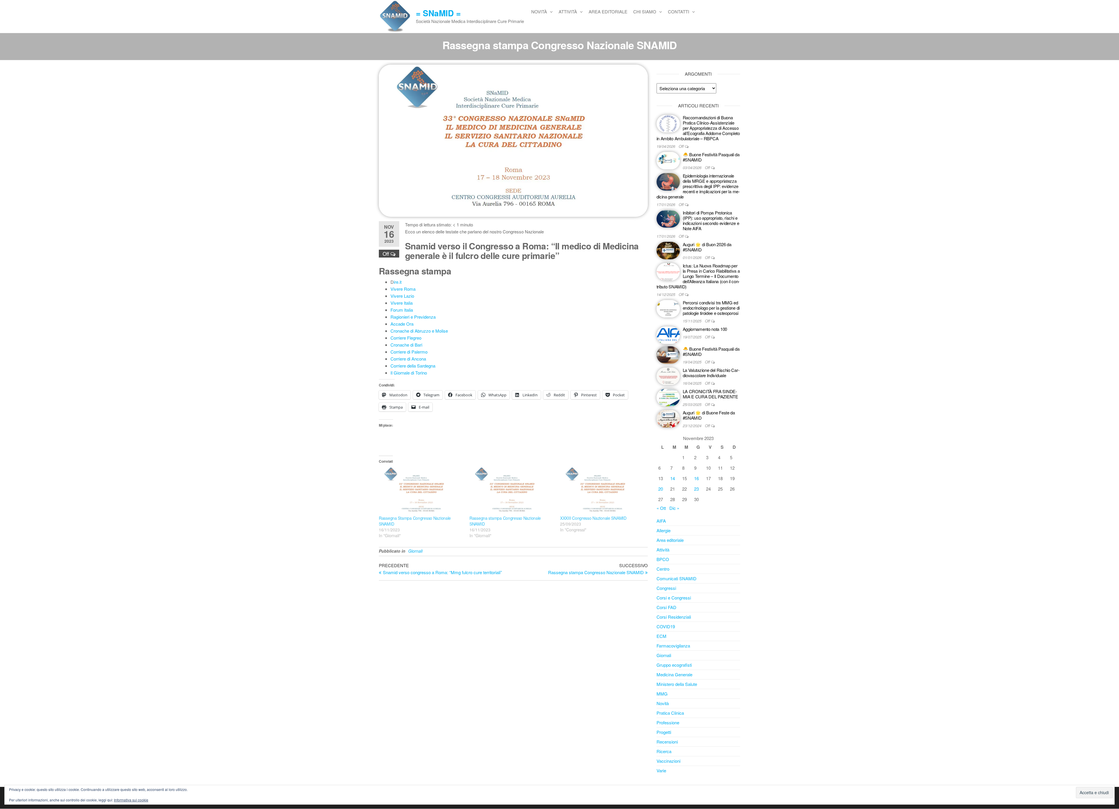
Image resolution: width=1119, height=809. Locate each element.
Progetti (664, 732)
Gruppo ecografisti (674, 665)
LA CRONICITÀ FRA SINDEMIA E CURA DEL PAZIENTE (710, 394)
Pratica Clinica (670, 713)
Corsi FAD (666, 607)
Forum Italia (401, 310)
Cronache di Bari (406, 345)
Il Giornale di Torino (408, 373)
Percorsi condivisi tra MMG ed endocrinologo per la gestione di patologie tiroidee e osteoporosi (711, 307)
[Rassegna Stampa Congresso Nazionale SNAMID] (421, 491)
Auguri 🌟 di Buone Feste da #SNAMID (709, 415)
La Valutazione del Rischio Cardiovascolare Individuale (711, 372)
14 (672, 478)
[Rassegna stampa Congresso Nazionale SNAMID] (511, 491)
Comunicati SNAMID (676, 578)
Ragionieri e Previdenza (413, 317)
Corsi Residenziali (674, 617)
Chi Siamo (644, 11)
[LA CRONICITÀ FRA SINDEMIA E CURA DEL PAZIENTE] (668, 397)
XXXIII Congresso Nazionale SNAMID (593, 518)
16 (696, 478)
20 (660, 489)
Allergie (664, 530)
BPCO (663, 559)
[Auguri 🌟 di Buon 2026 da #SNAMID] (668, 250)
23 (696, 489)
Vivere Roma (403, 289)
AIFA (661, 521)
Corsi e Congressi (674, 598)
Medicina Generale (674, 674)
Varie (661, 770)
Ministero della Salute (677, 684)
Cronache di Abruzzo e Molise (419, 331)
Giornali (415, 551)
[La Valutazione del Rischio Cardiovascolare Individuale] (668, 375)
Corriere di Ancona (408, 359)
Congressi (666, 588)
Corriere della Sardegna (412, 366)
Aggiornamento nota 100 (705, 329)
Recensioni (667, 742)
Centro (663, 569)
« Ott (661, 508)
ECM (661, 636)
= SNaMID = (438, 13)
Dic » (674, 508)
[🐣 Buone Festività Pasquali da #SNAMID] (668, 160)
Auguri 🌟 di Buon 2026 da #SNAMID (707, 247)
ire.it (398, 282)
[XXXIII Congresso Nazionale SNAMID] (602, 491)
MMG (662, 694)
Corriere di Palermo (408, 352)
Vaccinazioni (668, 761)
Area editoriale (608, 11)
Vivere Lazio (402, 296)
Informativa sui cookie (131, 799)
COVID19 (666, 626)
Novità (539, 11)
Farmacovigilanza (673, 646)
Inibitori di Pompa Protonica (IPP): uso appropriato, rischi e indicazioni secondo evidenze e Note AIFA (711, 220)
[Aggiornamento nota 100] (668, 334)
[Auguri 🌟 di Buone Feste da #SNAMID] (668, 418)
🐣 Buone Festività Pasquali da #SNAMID (711, 157)
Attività (568, 11)
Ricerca (664, 751)
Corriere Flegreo (405, 338)
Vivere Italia (401, 303)
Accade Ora (402, 324)
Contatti (678, 11)
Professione (668, 722)
